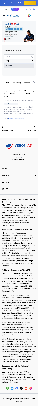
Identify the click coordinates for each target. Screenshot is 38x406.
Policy (19, 189)
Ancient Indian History (12, 82)
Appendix (27, 82)
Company (19, 182)
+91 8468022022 (19, 154)
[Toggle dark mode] (21, 9)
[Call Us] (26, 9)
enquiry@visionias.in (19, 159)
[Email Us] (29, 9)
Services (19, 175)
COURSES (19, 169)
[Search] (24, 15)
